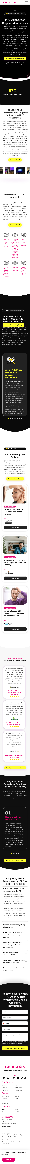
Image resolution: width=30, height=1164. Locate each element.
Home (13, 10)
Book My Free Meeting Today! (13, 325)
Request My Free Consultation (15, 58)
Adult (16, 1098)
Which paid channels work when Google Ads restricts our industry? (13, 945)
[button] (8, 419)
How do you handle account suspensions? (13, 969)
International (18, 1090)
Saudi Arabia (18, 1112)
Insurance (5, 1103)
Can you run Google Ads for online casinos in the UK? (13, 890)
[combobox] (4, 1023)
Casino (17, 1096)
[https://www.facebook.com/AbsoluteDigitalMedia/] (11, 1077)
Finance (4, 1101)
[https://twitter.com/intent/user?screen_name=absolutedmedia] (4, 1077)
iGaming (4, 1098)
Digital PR (4, 1087)
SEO (3, 1085)
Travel (16, 1101)
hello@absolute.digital (8, 1121)
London (17, 1109)
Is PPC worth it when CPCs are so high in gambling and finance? (13, 934)
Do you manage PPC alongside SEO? (11, 954)
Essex (3, 1109)
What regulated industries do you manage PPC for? (14, 961)
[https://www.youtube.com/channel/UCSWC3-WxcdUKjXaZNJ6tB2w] (18, 1077)
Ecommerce (5, 1096)
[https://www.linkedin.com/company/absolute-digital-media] (8, 1077)
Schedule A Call (15, 160)
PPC (16, 1085)
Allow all (8, 1159)
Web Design (5, 1090)
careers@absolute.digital (9, 1123)
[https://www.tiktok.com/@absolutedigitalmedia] (25, 1077)
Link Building (18, 1087)
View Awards (15, 283)
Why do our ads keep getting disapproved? (14, 926)
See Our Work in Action (15, 479)
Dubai (3, 1112)
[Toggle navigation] (26, 2)
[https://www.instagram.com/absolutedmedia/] (14, 1077)
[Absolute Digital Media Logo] (9, 2)
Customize (21, 1160)
